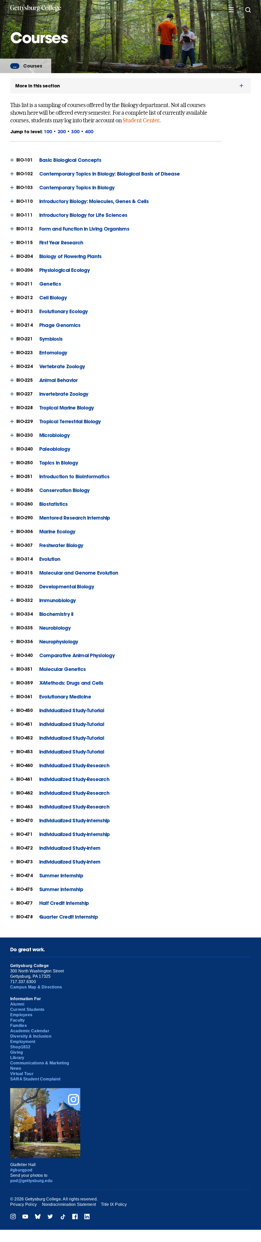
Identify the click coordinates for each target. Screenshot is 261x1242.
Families (18, 1025)
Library (17, 1057)
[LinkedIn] (87, 1217)
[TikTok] (63, 1217)
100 (48, 132)
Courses (32, 66)
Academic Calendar (29, 1031)
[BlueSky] (38, 1217)
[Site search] (248, 9)
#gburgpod (21, 1170)
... (15, 66)
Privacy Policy (23, 1204)
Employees (21, 1015)
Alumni (17, 1004)
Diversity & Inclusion (30, 1036)
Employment (22, 1041)
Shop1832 (20, 1047)
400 (89, 132)
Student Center (141, 120)
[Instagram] (13, 1217)
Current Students (27, 1009)
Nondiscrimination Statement (69, 1204)
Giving (16, 1052)
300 (75, 132)
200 (62, 132)
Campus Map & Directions (36, 987)
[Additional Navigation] (231, 9)
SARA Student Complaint (35, 1079)
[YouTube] (25, 1217)
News (15, 1068)
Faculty (17, 1020)
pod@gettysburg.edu (31, 1181)
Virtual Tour (21, 1074)
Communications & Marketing (39, 1063)
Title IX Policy (114, 1204)
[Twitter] (50, 1217)
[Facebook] (75, 1217)
